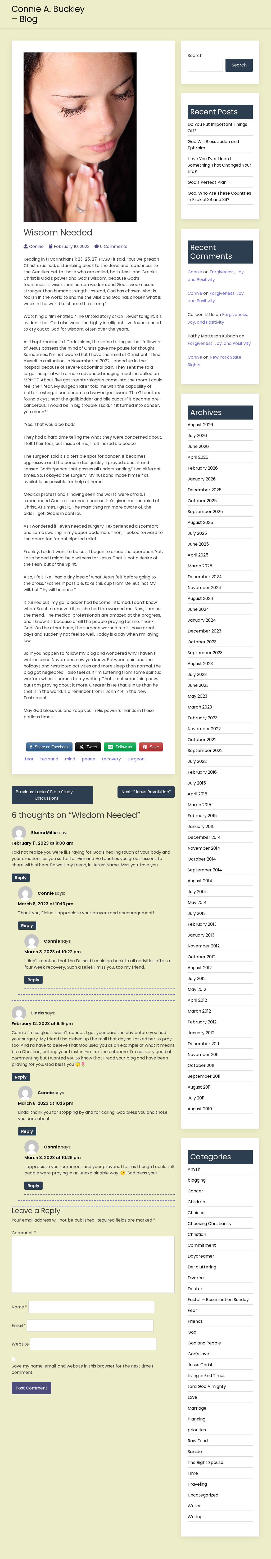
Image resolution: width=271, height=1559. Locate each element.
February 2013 (202, 924)
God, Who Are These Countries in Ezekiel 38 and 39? (219, 196)
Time (193, 1473)
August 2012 (200, 968)
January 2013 (201, 935)
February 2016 (202, 772)
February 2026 (203, 468)
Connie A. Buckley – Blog (48, 14)
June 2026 (198, 446)
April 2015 (197, 794)
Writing (195, 1517)
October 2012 (201, 957)
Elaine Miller (44, 832)
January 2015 (201, 826)
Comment (24, 1233)
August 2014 (200, 881)
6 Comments (113, 246)
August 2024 (200, 598)
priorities (197, 1430)
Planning (196, 1419)
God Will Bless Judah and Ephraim (213, 145)
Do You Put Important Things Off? (217, 127)
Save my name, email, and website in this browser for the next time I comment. (82, 1369)
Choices (196, 1213)
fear (29, 759)
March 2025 (200, 566)
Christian (197, 1234)
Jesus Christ (200, 1365)
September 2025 (205, 512)
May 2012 (197, 989)
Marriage (197, 1408)
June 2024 (198, 609)
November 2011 (203, 1055)
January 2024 (202, 620)
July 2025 (197, 533)
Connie (36, 246)
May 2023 (197, 696)
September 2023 (205, 653)
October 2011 (201, 1065)
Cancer (195, 1191)
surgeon (136, 759)
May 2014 (197, 902)
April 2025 (198, 555)
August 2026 (200, 425)
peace (88, 759)
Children (196, 1202)
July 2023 (197, 674)
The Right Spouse (205, 1462)
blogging (197, 1180)
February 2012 (202, 1022)
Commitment (202, 1245)
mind (70, 759)
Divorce (196, 1278)
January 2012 (201, 1033)
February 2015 (202, 816)
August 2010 (200, 1109)
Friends (195, 1321)
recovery (111, 759)
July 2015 (197, 783)
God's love (198, 1354)
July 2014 (197, 892)
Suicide (195, 1452)
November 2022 (204, 729)
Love (192, 1397)
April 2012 (197, 1000)
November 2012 (204, 946)
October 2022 (202, 740)
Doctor (195, 1289)
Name (19, 1307)
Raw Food (198, 1441)
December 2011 (203, 1044)
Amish (194, 1169)
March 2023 (200, 707)
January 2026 (202, 479)
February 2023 (203, 718)
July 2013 (197, 913)
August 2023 (200, 664)
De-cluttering (202, 1267)
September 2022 (205, 750)
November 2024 (204, 588)
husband (49, 759)
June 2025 (198, 544)
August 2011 (199, 1087)
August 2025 (200, 522)
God (192, 1332)
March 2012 (199, 1011)
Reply (21, 878)
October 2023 (202, 642)
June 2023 (198, 685)
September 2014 (205, 870)
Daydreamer (201, 1256)
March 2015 (199, 805)
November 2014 (204, 848)
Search (195, 55)
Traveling (197, 1484)
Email (19, 1325)
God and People (204, 1343)
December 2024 (205, 577)
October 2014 (202, 859)
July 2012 (197, 979)
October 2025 (202, 501)
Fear (192, 1310)
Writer (194, 1506)
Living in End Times (206, 1376)
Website (20, 1344)
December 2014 (204, 837)
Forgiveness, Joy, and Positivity (219, 343)
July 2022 (197, 761)
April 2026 (198, 457)
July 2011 (196, 1098)
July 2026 (197, 436)
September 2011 (204, 1076)
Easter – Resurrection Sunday (218, 1300)
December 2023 (204, 631)
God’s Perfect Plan (207, 182)
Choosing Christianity (210, 1224)
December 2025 (205, 490)
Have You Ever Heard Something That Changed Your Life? (219, 165)
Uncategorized (203, 1495)
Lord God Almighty (207, 1386)
